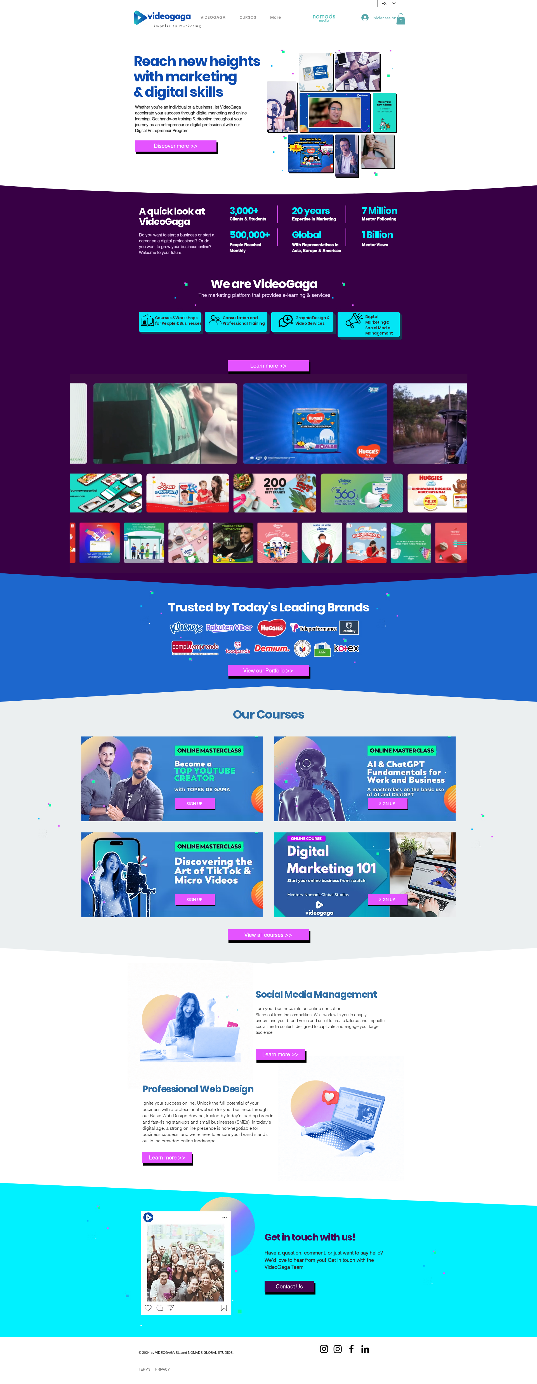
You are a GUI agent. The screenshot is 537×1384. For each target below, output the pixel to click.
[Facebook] (351, 1348)
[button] (401, 19)
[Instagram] (324, 1348)
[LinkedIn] (365, 1348)
